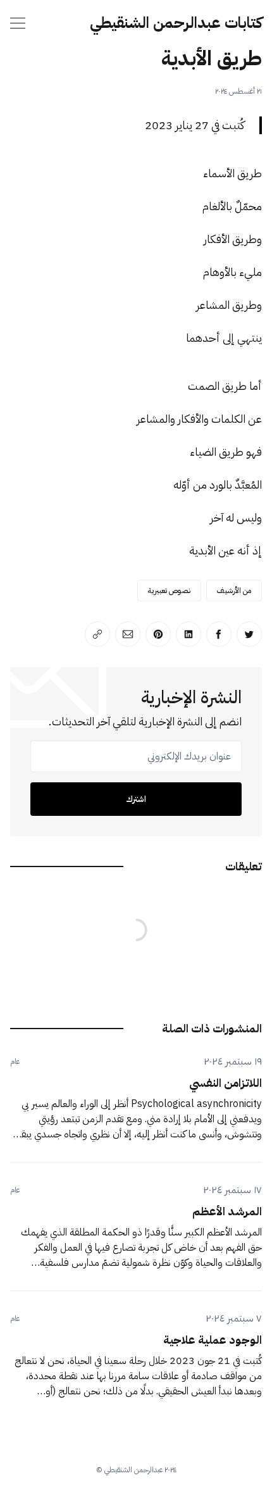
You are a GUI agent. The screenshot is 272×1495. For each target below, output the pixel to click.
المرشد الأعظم (227, 1211)
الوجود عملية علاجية (212, 1339)
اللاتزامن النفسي (225, 1082)
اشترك (136, 799)
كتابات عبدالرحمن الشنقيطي (176, 22)
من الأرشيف (234, 590)
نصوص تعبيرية (169, 590)
